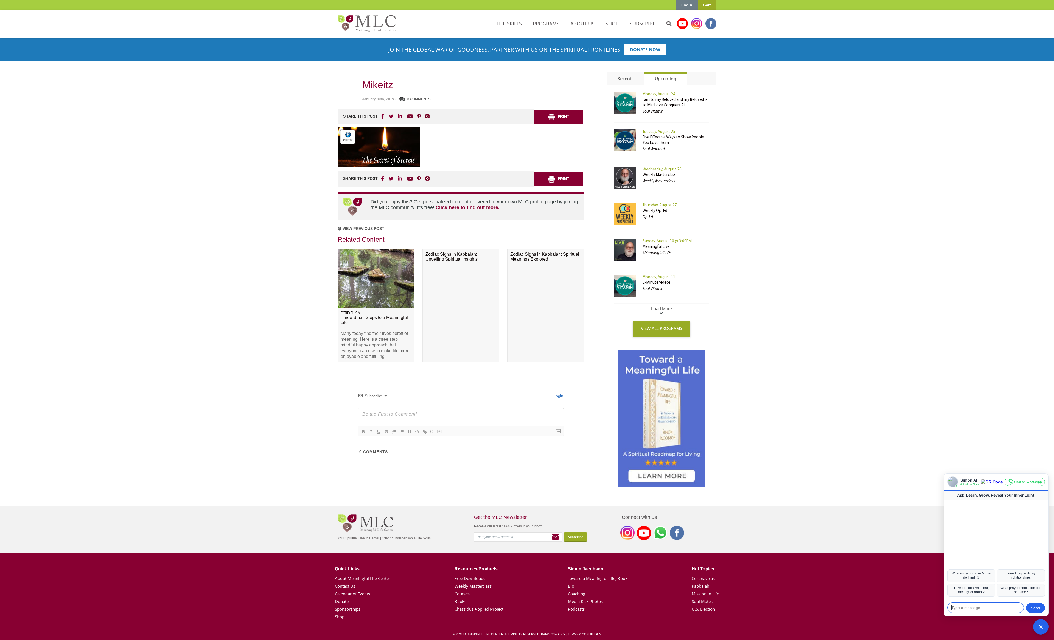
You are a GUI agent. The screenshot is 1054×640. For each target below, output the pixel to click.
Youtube (682, 23)
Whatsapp (660, 534)
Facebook (710, 23)
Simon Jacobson (585, 569)
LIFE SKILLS (509, 23)
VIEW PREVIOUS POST (362, 228)
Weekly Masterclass (659, 175)
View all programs (661, 328)
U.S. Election (703, 609)
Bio (571, 586)
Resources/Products (476, 569)
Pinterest (419, 116)
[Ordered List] (394, 431)
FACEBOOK (383, 116)
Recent (625, 79)
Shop (339, 616)
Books (460, 601)
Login (686, 5)
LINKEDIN (399, 116)
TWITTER (391, 116)
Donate (342, 601)
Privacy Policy (553, 634)
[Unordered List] (402, 431)
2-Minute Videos (657, 283)
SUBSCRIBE (642, 23)
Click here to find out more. (468, 207)
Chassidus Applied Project (479, 609)
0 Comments (419, 99)
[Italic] (371, 431)
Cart (707, 5)
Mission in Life (705, 593)
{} (432, 431)
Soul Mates (702, 601)
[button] (1041, 627)
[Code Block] (417, 431)
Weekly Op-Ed (655, 211)
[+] (440, 431)
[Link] (425, 431)
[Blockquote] (409, 431)
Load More (661, 308)
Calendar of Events (352, 593)
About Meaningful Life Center (362, 578)
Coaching (576, 593)
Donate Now (645, 50)
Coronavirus (703, 578)
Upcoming (665, 79)
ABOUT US (582, 23)
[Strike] (386, 431)
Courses (462, 593)
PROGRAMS (546, 23)
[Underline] (379, 431)
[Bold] (363, 431)
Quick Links (347, 569)
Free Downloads (470, 578)
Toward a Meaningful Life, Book (597, 578)
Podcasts (576, 609)
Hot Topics (703, 569)
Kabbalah (700, 586)
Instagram (696, 23)
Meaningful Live (656, 247)
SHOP (612, 23)
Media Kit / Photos (585, 601)
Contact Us (345, 586)
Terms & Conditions (584, 634)
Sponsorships (347, 609)
